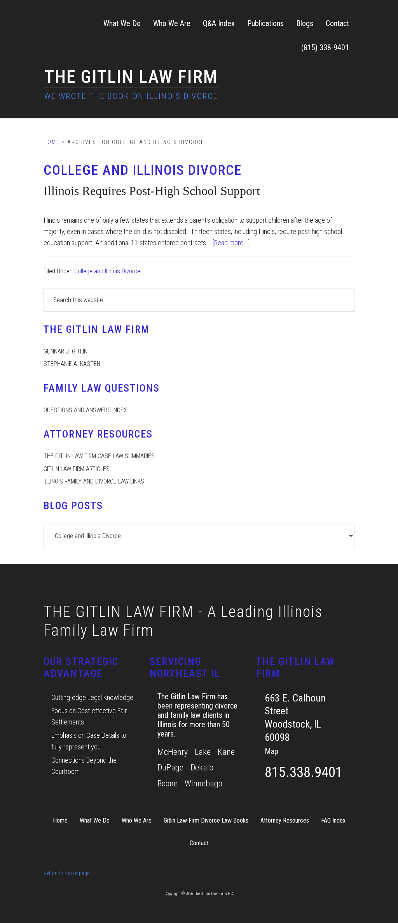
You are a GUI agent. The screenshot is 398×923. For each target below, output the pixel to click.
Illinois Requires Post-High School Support (152, 191)
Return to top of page (66, 873)
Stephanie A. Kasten (72, 363)
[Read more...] (231, 243)
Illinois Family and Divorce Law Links (94, 481)
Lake (203, 752)
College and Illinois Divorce (107, 271)
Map (271, 751)
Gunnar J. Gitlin (65, 351)
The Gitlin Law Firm (131, 76)
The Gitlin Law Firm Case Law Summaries (99, 456)
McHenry (172, 752)
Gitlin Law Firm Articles (77, 469)
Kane (226, 752)
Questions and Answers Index (85, 410)
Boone (167, 783)
